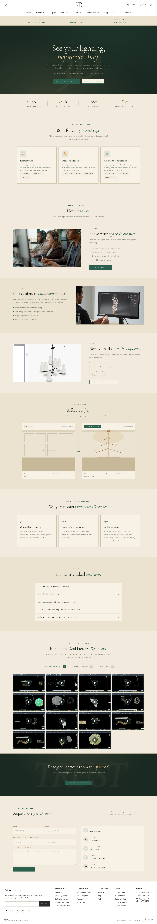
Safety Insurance (61, 899)
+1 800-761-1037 (95, 840)
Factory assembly (82, 666)
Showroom (106, 666)
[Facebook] (12, 910)
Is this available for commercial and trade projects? (78, 617)
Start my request (101, 267)
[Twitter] (7, 910)
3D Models (126, 13)
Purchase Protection (62, 906)
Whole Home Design (84, 892)
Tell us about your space (24, 847)
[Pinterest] (18, 910)
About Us (101, 892)
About (77, 13)
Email (47, 826)
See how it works (93, 81)
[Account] (6, 4)
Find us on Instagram (97, 867)
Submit (44, 904)
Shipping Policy (120, 899)
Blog (106, 13)
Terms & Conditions (134, 920)
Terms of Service (121, 902)
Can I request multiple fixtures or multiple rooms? (78, 601)
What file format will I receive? (78, 594)
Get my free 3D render (66, 81)
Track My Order (61, 896)
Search (144, 4)
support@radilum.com (98, 831)
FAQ (114, 13)
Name (15, 826)
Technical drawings (54, 666)
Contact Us (59, 892)
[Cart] (150, 4)
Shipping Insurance (62, 902)
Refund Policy (120, 896)
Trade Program (82, 896)
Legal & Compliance (122, 906)
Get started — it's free (104, 382)
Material (65, 13)
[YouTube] (29, 910)
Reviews (80, 899)
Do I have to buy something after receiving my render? (78, 609)
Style (53, 13)
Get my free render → (78, 783)
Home (28, 13)
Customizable (92, 13)
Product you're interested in (25, 837)
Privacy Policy (120, 892)
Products (40, 13)
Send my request (23, 869)
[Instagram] (23, 910)
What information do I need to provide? (78, 586)
